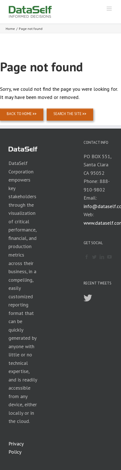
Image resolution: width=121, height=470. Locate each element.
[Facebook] (86, 257)
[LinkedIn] (102, 257)
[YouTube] (109, 257)
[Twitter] (94, 257)
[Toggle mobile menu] (110, 9)
